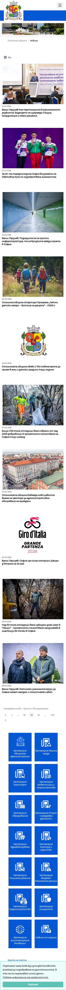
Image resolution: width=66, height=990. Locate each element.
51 (32, 715)
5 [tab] (53, 30)
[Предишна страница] (5, 714)
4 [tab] (50, 30)
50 (25, 715)
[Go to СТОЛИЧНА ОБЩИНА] (14, 10)
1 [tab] (40, 30)
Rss (9, 57)
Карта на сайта (17, 959)
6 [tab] (56, 30)
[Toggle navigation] (59, 5)
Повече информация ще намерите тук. (26, 977)
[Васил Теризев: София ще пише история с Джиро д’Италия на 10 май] (33, 533)
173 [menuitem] (53, 715)
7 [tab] (59, 30)
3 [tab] (46, 30)
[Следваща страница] (5, 720)
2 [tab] (43, 30)
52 (39, 715)
